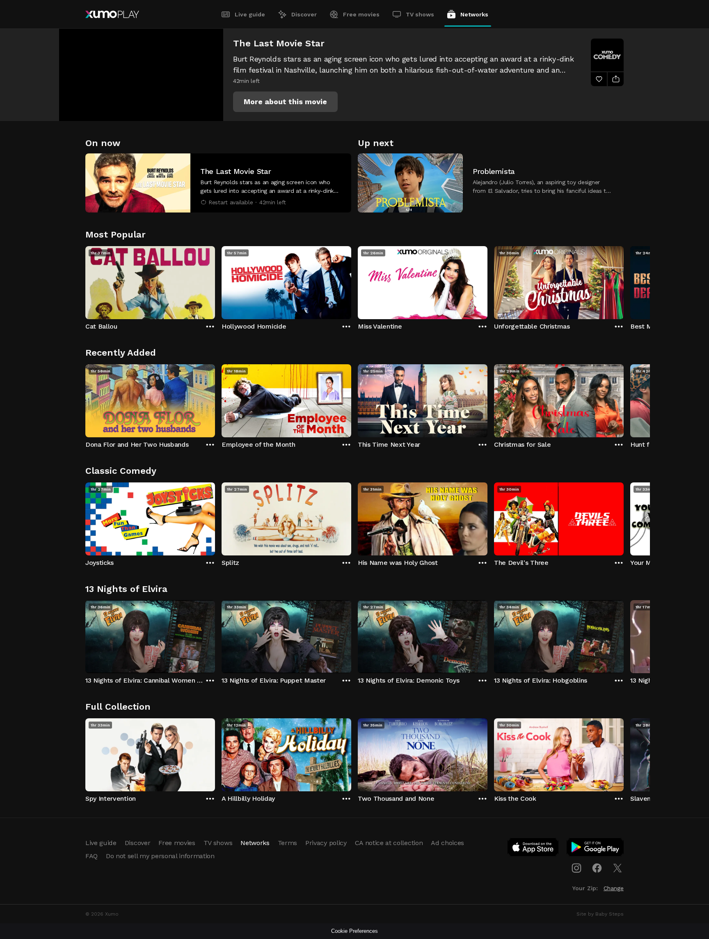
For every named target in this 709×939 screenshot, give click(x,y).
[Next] (624, 280)
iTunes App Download (533, 848)
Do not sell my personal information (160, 856)
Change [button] (614, 888)
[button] (285, 101)
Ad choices (447, 843)
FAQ (91, 856)
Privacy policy (326, 843)
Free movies (361, 14)
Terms (287, 843)
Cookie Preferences (354, 931)
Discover (304, 14)
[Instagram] (576, 868)
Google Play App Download (595, 848)
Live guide (250, 14)
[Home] (112, 14)
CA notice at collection (389, 843)
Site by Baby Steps (600, 914)
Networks (474, 14)
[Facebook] (597, 868)
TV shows (420, 14)
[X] (617, 868)
